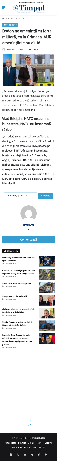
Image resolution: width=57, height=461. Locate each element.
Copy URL (45, 195)
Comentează (28, 239)
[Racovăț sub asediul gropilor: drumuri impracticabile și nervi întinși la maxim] (47, 274)
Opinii (31, 442)
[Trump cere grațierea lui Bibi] (47, 300)
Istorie (39, 442)
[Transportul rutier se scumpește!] (47, 287)
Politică (22, 442)
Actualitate (18, 18)
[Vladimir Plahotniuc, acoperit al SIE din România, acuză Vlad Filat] (47, 313)
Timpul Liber (30, 447)
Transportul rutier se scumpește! (16, 283)
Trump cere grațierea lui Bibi (14, 296)
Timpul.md (10, 49)
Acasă (7, 18)
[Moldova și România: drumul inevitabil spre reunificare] (47, 261)
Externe (48, 442)
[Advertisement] (28, 381)
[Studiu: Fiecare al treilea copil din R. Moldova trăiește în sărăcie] (47, 325)
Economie (17, 447)
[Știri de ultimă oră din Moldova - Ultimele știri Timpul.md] (28, 7)
